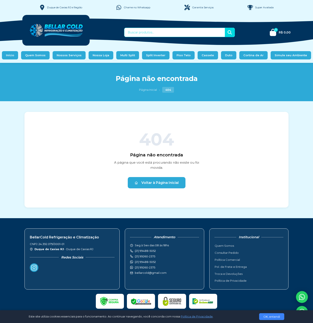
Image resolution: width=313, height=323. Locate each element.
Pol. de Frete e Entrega (231, 266)
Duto (228, 55)
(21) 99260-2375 (145, 267)
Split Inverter (155, 55)
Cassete (208, 55)
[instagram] (34, 267)
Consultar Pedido (227, 252)
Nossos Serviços (69, 55)
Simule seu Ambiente (291, 55)
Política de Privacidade (231, 280)
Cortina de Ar (253, 55)
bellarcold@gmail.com (151, 272)
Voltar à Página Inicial (160, 183)
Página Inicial (148, 89)
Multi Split (127, 55)
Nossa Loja (101, 55)
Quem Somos (35, 55)
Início (10, 55)
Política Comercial (227, 259)
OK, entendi (271, 316)
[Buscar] (230, 32)
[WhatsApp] (302, 297)
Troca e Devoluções (229, 273)
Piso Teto (184, 55)
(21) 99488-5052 (145, 262)
